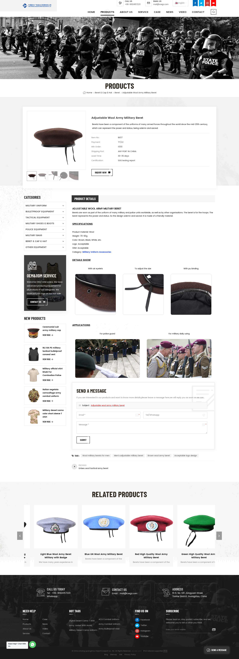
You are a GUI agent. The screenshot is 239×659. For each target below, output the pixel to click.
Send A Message (219, 650)
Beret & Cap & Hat (103, 92)
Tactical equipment (38, 217)
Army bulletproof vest (109, 628)
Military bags (34, 235)
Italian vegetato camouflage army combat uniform (52, 393)
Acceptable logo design (185, 455)
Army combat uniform (109, 624)
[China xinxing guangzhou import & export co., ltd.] (37, 5)
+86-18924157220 (133, 4)
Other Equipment (36, 247)
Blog (106, 654)
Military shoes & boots (40, 223)
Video (182, 12)
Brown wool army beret (159, 455)
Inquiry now (100, 172)
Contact (198, 12)
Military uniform (36, 205)
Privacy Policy (130, 654)
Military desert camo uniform (83, 630)
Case (157, 12)
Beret (117, 92)
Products (107, 12)
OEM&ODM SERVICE (41, 275)
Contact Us (35, 301)
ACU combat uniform (109, 619)
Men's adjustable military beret (128, 455)
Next (219, 536)
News (169, 12)
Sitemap (113, 654)
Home (91, 12)
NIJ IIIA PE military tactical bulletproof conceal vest (52, 351)
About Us (126, 12)
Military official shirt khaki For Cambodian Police (53, 372)
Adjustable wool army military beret (108, 405)
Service (143, 12)
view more (46, 335)
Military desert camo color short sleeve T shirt (53, 414)
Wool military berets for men (96, 455)
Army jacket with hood (80, 625)
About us (27, 628)
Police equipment (36, 229)
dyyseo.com (137, 651)
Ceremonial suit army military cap (52, 328)
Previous (20, 536)
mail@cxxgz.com (160, 4)
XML (120, 654)
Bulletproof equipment (40, 211)
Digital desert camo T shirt (82, 620)
